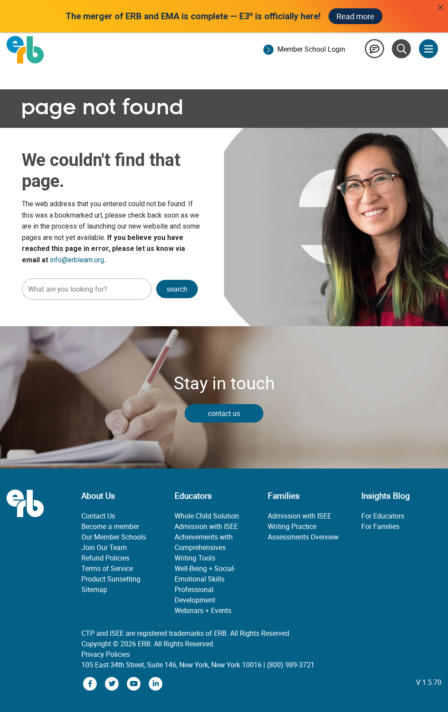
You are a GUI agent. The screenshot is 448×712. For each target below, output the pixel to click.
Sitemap (94, 589)
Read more (355, 16)
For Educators (382, 516)
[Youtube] (134, 683)
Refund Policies (105, 558)
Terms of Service (107, 568)
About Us (98, 495)
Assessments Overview (303, 537)
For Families (380, 526)
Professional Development (195, 595)
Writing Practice (292, 526)
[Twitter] (112, 683)
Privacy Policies (105, 654)
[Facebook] (91, 683)
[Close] (440, 7)
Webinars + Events (203, 610)
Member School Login (311, 49)
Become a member (110, 526)
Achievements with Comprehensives (204, 542)
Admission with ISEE (206, 526)
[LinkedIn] (155, 683)
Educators (193, 495)
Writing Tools (195, 558)
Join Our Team (104, 547)
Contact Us (98, 516)
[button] (177, 289)
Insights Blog (385, 495)
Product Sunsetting (110, 579)
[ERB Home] (25, 49)
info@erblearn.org (77, 260)
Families (284, 495)
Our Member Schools (113, 537)
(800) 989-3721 (291, 665)
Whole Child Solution (207, 516)
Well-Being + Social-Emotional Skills (205, 574)
